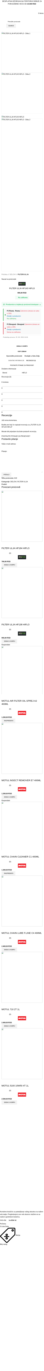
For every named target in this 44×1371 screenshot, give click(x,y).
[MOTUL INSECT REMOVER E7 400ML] (22, 748)
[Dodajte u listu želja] (15, 544)
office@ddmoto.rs (8, 1149)
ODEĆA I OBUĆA (8, 1199)
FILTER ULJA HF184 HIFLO (15, 548)
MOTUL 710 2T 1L (11, 1009)
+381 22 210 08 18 (9, 1139)
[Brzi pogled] (9, 544)
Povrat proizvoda (8, 1183)
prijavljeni (13, 431)
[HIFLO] (22, 557)
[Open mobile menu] (1, 13)
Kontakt (4, 1167)
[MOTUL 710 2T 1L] (22, 977)
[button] (22, 304)
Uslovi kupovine (7, 1175)
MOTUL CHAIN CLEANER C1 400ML (20, 856)
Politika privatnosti (8, 1171)
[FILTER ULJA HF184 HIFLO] (22, 516)
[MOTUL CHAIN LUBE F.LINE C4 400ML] (22, 901)
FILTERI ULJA (23, 274)
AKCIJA (4, 1191)
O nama (4, 1164)
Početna (5, 274)
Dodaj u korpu (22, 346)
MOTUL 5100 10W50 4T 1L (15, 1085)
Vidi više (3, 1220)
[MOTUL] (22, 713)
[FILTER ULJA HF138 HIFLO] (22, 592)
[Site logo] (8, 13)
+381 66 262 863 (8, 1136)
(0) (10, 553)
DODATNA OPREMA (9, 1203)
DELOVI (13, 274)
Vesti (3, 1160)
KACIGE (5, 1195)
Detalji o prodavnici (14, 316)
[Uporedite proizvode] (4, 544)
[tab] (16, 360)
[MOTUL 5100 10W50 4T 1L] (22, 1053)
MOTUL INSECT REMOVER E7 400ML (21, 780)
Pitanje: (4, 451)
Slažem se (12, 1220)
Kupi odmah (22, 351)
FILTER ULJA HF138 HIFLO (15, 624)
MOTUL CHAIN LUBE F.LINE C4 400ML (22, 933)
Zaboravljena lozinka (9, 1179)
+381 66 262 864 (8, 1145)
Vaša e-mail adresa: (9, 444)
